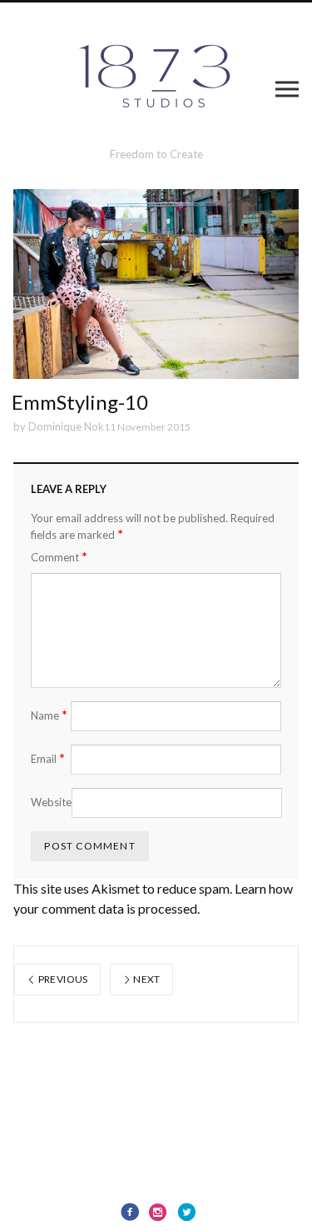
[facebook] (130, 1212)
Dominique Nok (66, 426)
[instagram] (158, 1212)
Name (49, 715)
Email (48, 758)
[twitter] (186, 1212)
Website (51, 802)
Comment (59, 557)
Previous (61, 979)
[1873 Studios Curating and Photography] (156, 81)
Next (146, 979)
